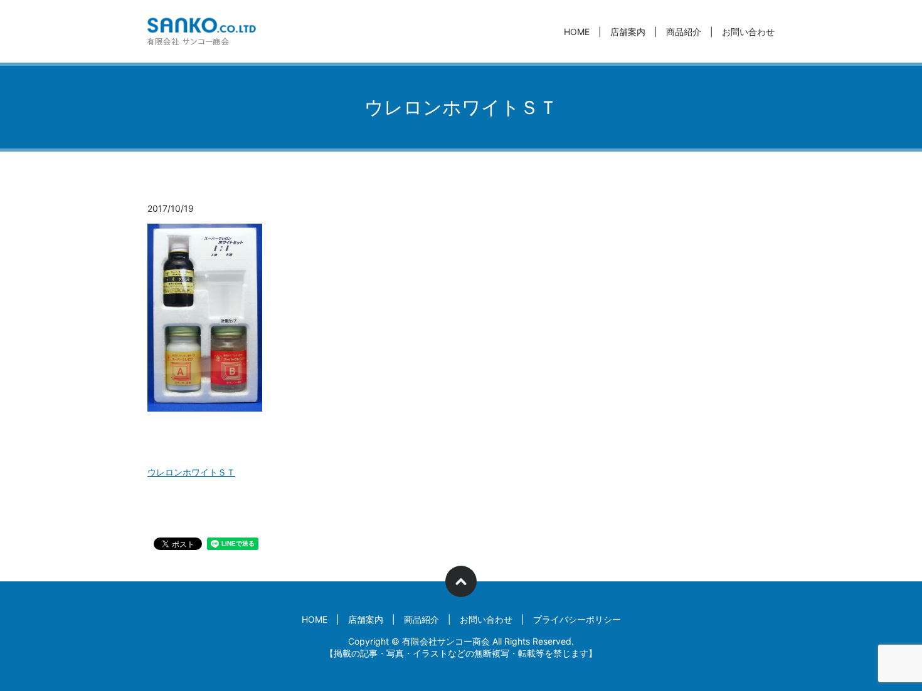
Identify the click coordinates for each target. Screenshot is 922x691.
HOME (577, 31)
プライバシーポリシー (577, 619)
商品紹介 (683, 31)
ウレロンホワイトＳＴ (191, 472)
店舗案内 (627, 31)
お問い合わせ (748, 31)
